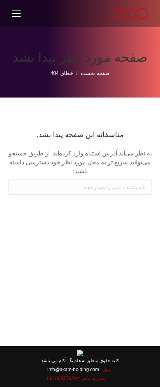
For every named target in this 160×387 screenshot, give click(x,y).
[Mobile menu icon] (16, 13)
